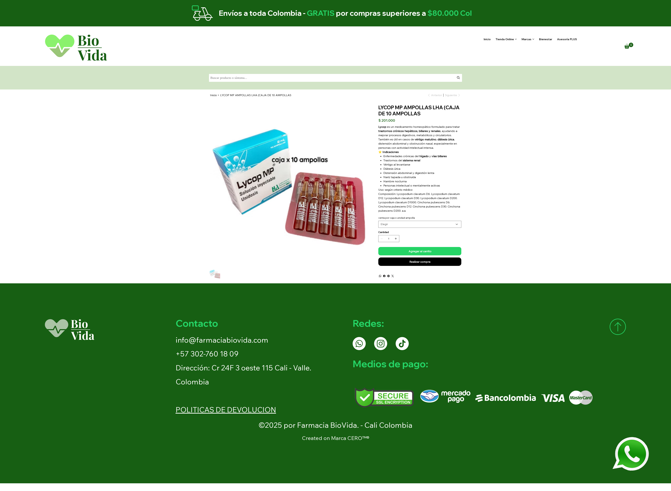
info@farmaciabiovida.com (222, 340)
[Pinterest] (388, 276)
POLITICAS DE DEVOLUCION (226, 409)
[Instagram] (380, 343)
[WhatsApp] (380, 276)
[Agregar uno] (395, 238)
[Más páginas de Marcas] (533, 39)
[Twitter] (392, 276)
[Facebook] (384, 276)
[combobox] (335, 78)
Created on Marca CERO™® (335, 438)
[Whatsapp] (359, 343)
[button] (628, 46)
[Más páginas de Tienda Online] (516, 39)
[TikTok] (402, 343)
